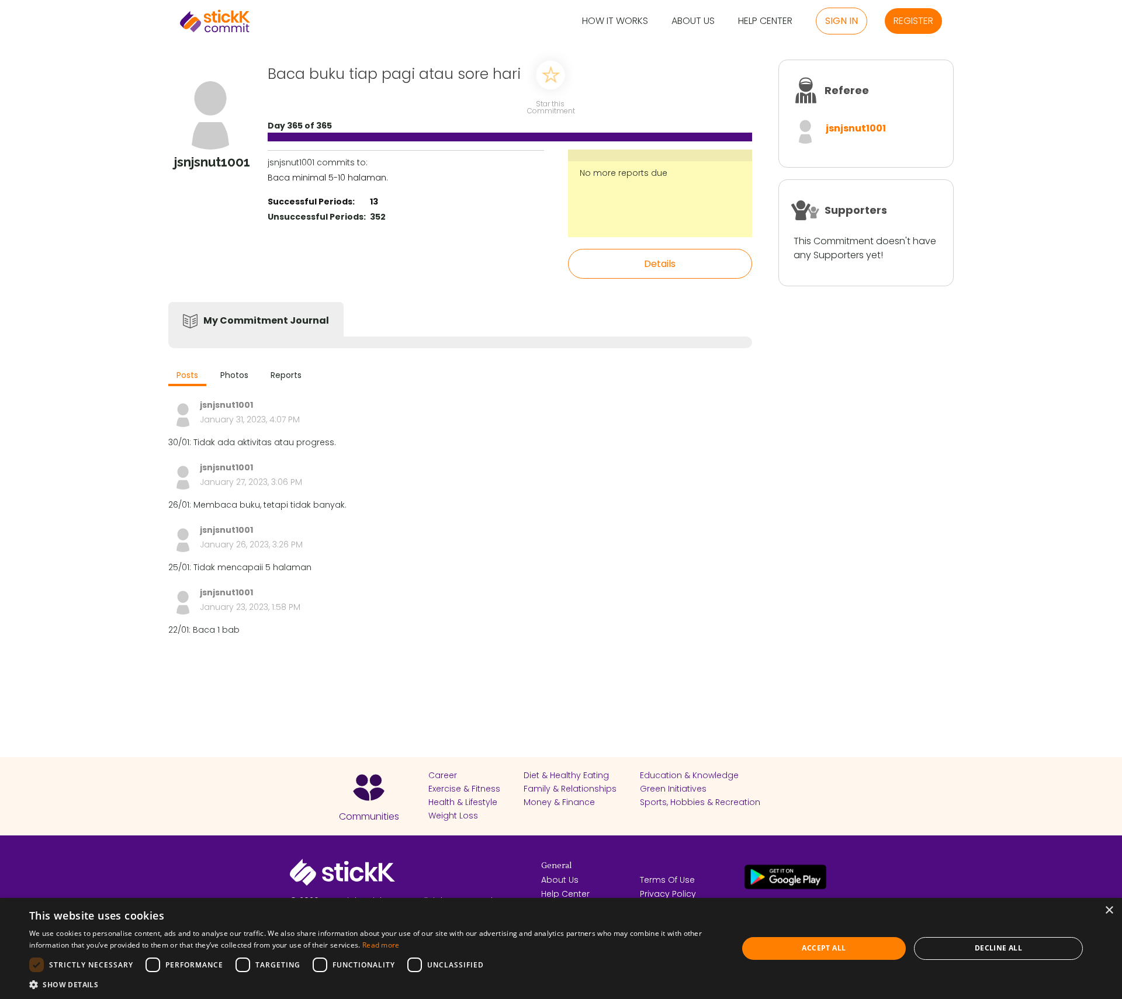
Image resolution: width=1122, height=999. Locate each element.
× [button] (1108, 910)
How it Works (615, 21)
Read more (381, 945)
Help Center (765, 21)
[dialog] (561, 948)
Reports (286, 375)
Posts (187, 375)
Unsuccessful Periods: (317, 217)
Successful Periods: (311, 201)
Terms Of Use (667, 880)
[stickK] (215, 21)
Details (660, 263)
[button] (373, 984)
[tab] (187, 376)
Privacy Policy (668, 894)
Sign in (841, 20)
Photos (234, 375)
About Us (693, 21)
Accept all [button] (824, 948)
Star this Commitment (550, 107)
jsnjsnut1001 (856, 128)
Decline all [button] (998, 948)
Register (913, 20)
